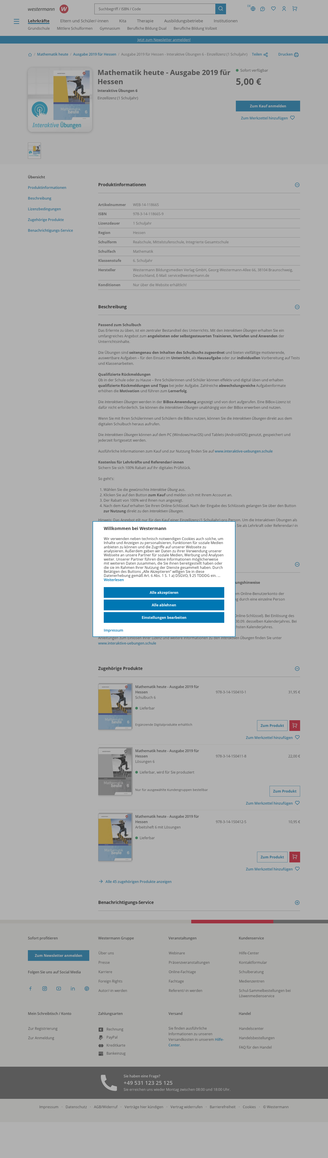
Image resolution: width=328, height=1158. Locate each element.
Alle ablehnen (164, 605)
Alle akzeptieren (164, 592)
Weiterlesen (114, 579)
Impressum (113, 630)
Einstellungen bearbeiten (164, 617)
